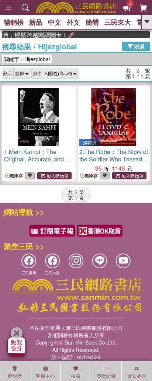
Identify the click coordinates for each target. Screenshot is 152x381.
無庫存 (16, 175)
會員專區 (136, 375)
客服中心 (45, 375)
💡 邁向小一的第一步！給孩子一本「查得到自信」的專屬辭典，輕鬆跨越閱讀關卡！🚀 (37, 34)
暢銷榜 (14, 22)
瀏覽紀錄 (106, 375)
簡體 (92, 22)
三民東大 (117, 22)
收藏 (75, 375)
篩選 (139, 46)
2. (113, 159)
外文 (73, 22)
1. (34, 162)
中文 (54, 22)
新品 (35, 22)
